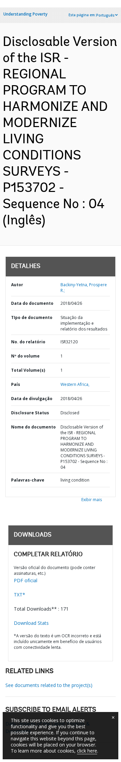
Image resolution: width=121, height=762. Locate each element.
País (15, 384)
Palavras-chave (27, 480)
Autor (17, 285)
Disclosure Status (30, 413)
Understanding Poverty (25, 14)
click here (87, 750)
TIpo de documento (31, 317)
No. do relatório (28, 342)
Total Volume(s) (28, 370)
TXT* (19, 594)
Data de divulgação (31, 398)
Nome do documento (33, 427)
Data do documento (32, 303)
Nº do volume (25, 356)
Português (105, 15)
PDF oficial (25, 580)
